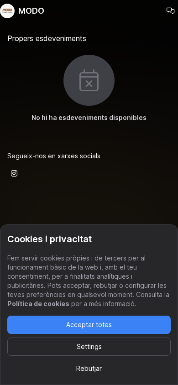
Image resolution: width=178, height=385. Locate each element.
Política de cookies (38, 303)
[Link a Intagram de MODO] (14, 173)
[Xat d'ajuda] (170, 11)
